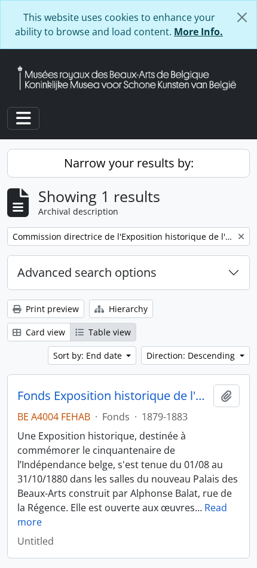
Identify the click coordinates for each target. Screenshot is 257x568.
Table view (108, 332)
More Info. (198, 31)
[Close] (242, 17)
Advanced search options (87, 272)
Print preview (51, 308)
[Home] (131, 78)
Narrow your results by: (129, 163)
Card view (44, 332)
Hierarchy (127, 308)
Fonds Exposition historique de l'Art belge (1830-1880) (113, 396)
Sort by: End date (88, 355)
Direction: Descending (191, 355)
